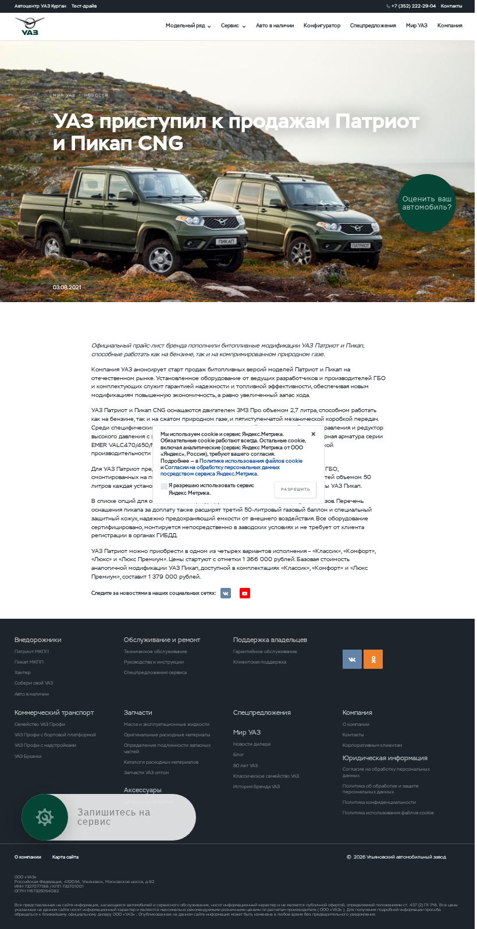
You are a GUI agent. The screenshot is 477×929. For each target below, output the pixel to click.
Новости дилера (251, 744)
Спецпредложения (373, 25)
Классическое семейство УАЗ (266, 776)
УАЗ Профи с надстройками (45, 745)
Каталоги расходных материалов (161, 762)
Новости (96, 95)
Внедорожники (38, 640)
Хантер (23, 672)
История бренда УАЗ (256, 786)
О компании (356, 724)
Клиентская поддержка (259, 662)
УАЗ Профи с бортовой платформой (55, 734)
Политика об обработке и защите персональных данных (381, 789)
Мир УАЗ (417, 25)
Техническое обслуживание (155, 651)
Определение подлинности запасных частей (167, 748)
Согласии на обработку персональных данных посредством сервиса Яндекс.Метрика (220, 470)
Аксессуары (143, 790)
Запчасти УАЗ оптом (146, 772)
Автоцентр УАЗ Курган (40, 6)
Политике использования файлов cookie (251, 461)
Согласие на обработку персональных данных (386, 772)
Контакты (451, 6)
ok (373, 659)
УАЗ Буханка (28, 756)
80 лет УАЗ (245, 765)
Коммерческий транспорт (54, 712)
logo (38, 26)
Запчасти (138, 712)
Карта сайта (65, 857)
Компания (449, 25)
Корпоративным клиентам (372, 745)
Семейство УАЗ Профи (40, 724)
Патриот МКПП (32, 651)
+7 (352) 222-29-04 (413, 6)
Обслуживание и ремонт (162, 640)
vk (352, 659)
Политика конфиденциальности (379, 802)
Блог (238, 754)
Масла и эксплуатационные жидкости (166, 724)
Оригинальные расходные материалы (167, 734)
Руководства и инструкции (154, 662)
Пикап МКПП (29, 662)
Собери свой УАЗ (34, 683)
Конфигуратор (322, 25)
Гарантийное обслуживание (265, 651)
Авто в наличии (275, 25)
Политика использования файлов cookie (388, 812)
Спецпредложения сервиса (155, 672)
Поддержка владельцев (270, 640)
